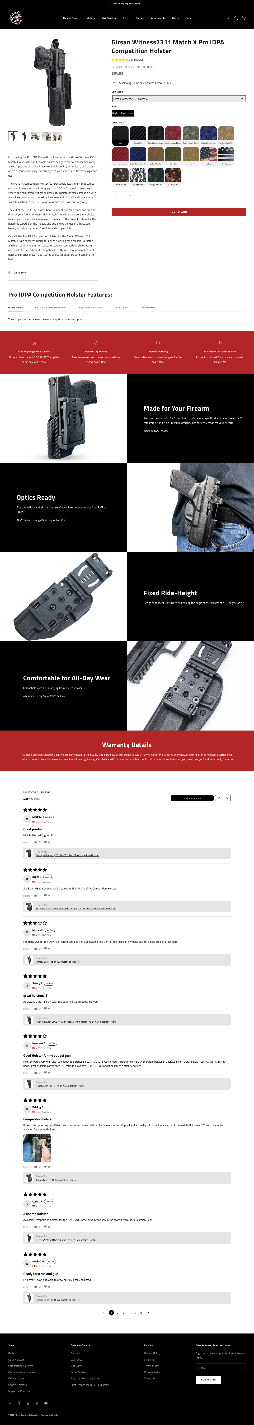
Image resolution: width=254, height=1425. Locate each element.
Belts (126, 18)
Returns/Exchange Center (86, 1378)
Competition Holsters (20, 1366)
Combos (140, 18)
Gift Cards (76, 1366)
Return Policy (152, 1353)
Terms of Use (151, 1366)
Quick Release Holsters (21, 1372)
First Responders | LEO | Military (90, 1385)
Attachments (158, 18)
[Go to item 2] (24, 136)
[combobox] (179, 98)
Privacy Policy (152, 1372)
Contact (75, 1353)
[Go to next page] (149, 1312)
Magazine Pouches (19, 1391)
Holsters (90, 18)
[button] (120, 59)
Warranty (76, 1359)
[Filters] (218, 798)
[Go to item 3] (35, 136)
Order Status (78, 1372)
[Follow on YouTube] (46, 1403)
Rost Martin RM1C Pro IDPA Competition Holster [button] (60, 1086)
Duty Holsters (16, 1359)
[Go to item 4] (46, 136)
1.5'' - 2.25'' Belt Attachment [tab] (50, 307)
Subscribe (208, 1379)
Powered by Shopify (49, 1415)
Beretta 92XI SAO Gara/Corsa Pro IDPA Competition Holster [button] (66, 1240)
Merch (175, 18)
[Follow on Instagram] (28, 1403)
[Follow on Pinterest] (37, 1403)
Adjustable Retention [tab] (90, 307)
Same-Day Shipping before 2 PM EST (127, 3)
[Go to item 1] (13, 136)
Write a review (192, 798)
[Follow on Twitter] (19, 1403)
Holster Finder (71, 18)
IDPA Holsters (16, 1378)
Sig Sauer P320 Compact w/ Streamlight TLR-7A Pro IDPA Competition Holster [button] (76, 908)
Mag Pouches (109, 18)
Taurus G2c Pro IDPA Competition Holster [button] (56, 1180)
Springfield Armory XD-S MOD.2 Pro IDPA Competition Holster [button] (67, 855)
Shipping (149, 1359)
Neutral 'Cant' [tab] (121, 307)
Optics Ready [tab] (15, 307)
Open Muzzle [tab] (148, 307)
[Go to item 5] (57, 136)
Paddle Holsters (17, 1385)
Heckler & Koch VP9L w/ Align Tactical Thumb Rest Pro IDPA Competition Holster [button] (76, 1021)
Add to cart (179, 212)
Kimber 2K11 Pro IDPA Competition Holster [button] (57, 961)
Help (188, 18)
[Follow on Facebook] (10, 1403)
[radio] (123, 113)
